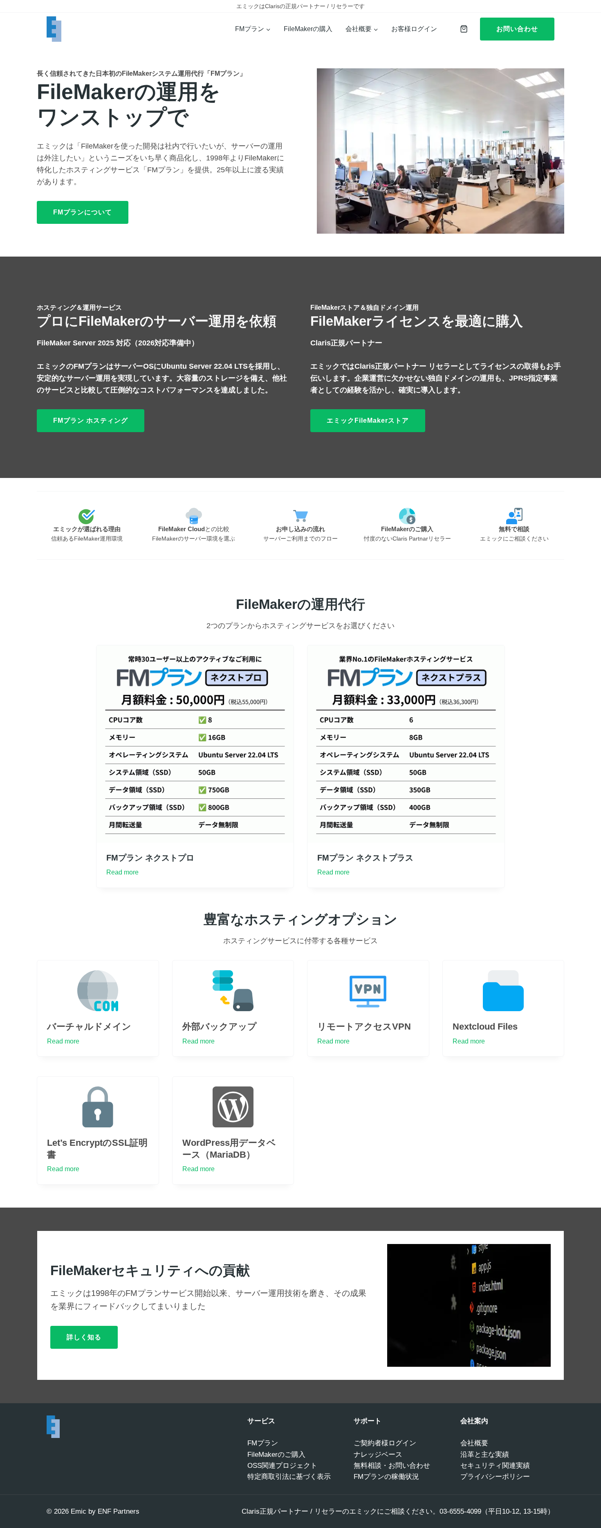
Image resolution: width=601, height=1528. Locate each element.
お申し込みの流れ (300, 528)
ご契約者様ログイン (385, 1443)
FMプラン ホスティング (90, 420)
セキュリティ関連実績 (495, 1465)
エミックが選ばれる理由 (87, 528)
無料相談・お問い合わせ (392, 1465)
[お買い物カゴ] (462, 29)
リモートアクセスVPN (364, 1026)
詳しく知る (84, 1337)
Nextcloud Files (485, 1026)
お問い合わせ (517, 28)
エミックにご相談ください (514, 538)
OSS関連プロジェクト (282, 1465)
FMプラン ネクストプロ (150, 857)
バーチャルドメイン (89, 1026)
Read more (122, 872)
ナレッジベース (378, 1454)
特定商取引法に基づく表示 (289, 1477)
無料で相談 (514, 528)
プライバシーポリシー (495, 1477)
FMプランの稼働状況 (386, 1477)
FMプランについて (82, 212)
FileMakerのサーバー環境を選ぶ (193, 538)
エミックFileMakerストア (368, 420)
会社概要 (474, 1443)
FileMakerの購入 (308, 28)
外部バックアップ (219, 1026)
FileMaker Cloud (181, 528)
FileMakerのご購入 (407, 528)
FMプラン (262, 1443)
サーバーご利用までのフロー (300, 538)
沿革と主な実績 (484, 1454)
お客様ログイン (414, 28)
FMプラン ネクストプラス (365, 857)
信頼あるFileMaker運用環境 (87, 538)
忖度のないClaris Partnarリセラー (407, 538)
